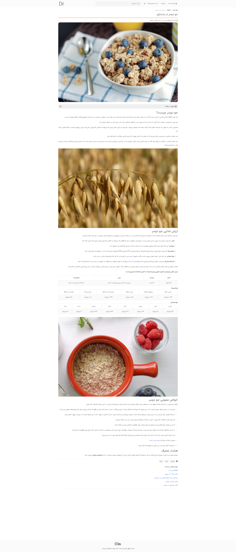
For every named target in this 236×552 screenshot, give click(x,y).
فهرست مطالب (169, 106)
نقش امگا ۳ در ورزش (171, 474)
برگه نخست (172, 3)
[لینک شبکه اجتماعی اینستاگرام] (116, 544)
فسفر (131, 256)
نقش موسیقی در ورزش (171, 485)
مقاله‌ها (168, 10)
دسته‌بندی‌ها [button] (152, 3)
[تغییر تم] (144, 3)
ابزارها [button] (163, 3)
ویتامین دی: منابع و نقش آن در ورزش (166, 478)
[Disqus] (118, 513)
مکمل (161, 461)
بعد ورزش (156, 440)
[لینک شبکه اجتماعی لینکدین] (119, 544)
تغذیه (166, 461)
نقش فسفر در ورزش (171, 481)
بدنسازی (173, 461)
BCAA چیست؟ (173, 470)
